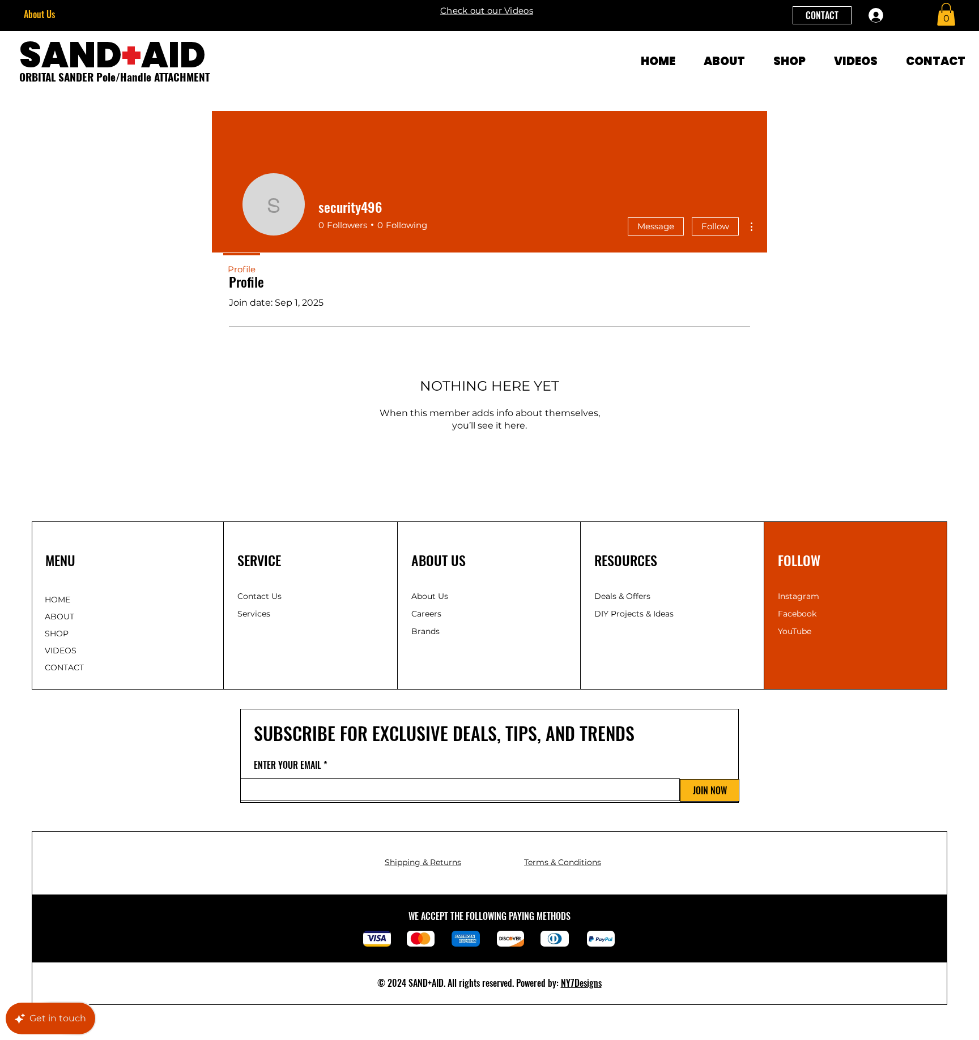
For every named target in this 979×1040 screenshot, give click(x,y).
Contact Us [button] (259, 596)
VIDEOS (60, 650)
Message (655, 226)
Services (253, 614)
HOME (57, 599)
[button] (946, 14)
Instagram (798, 596)
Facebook (797, 614)
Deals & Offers (623, 596)
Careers (426, 614)
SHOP (57, 633)
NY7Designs (581, 983)
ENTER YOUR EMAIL (287, 764)
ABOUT (59, 616)
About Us (39, 14)
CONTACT (64, 667)
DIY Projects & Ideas (634, 614)
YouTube (794, 631)
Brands (425, 631)
